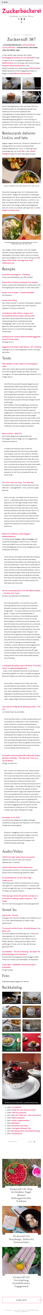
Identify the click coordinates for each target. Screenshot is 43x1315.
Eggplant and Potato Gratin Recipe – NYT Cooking (21, 347)
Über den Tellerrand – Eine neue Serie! (26, 1115)
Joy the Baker (7, 761)
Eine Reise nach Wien (19, 1126)
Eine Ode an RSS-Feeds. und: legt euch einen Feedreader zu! (21, 260)
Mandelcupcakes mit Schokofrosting (25, 1131)
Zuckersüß (27, 35)
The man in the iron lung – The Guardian (18, 482)
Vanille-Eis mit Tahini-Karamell (23, 1110)
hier (23, 151)
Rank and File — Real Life (12, 434)
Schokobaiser (16, 1134)
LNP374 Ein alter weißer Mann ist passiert (18, 857)
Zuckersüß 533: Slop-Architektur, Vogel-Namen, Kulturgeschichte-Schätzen (21, 1195)
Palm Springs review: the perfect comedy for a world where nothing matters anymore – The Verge (20, 898)
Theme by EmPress (21, 1311)
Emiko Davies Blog (9, 300)
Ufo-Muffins (16, 1107)
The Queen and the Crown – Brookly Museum (19, 928)
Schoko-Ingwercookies (20, 1120)
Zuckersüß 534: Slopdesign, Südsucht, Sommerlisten (21, 1239)
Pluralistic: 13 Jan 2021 (11, 817)
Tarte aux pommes (18, 1113)
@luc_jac (6, 931)
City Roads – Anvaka (10, 915)
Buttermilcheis (7, 63)
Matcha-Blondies (17, 1118)
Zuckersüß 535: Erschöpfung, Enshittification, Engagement (21, 1282)
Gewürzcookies (34, 68)
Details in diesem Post (10, 210)
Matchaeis (15, 1123)
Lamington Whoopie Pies (21, 1128)
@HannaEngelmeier (19, 668)
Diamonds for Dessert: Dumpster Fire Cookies (20, 282)
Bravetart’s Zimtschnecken (20, 73)
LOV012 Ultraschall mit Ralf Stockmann (17, 867)
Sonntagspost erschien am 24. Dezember (18, 58)
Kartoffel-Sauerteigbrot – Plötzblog (16, 275)
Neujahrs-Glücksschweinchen (13, 66)
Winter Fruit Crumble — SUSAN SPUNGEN (18, 293)
